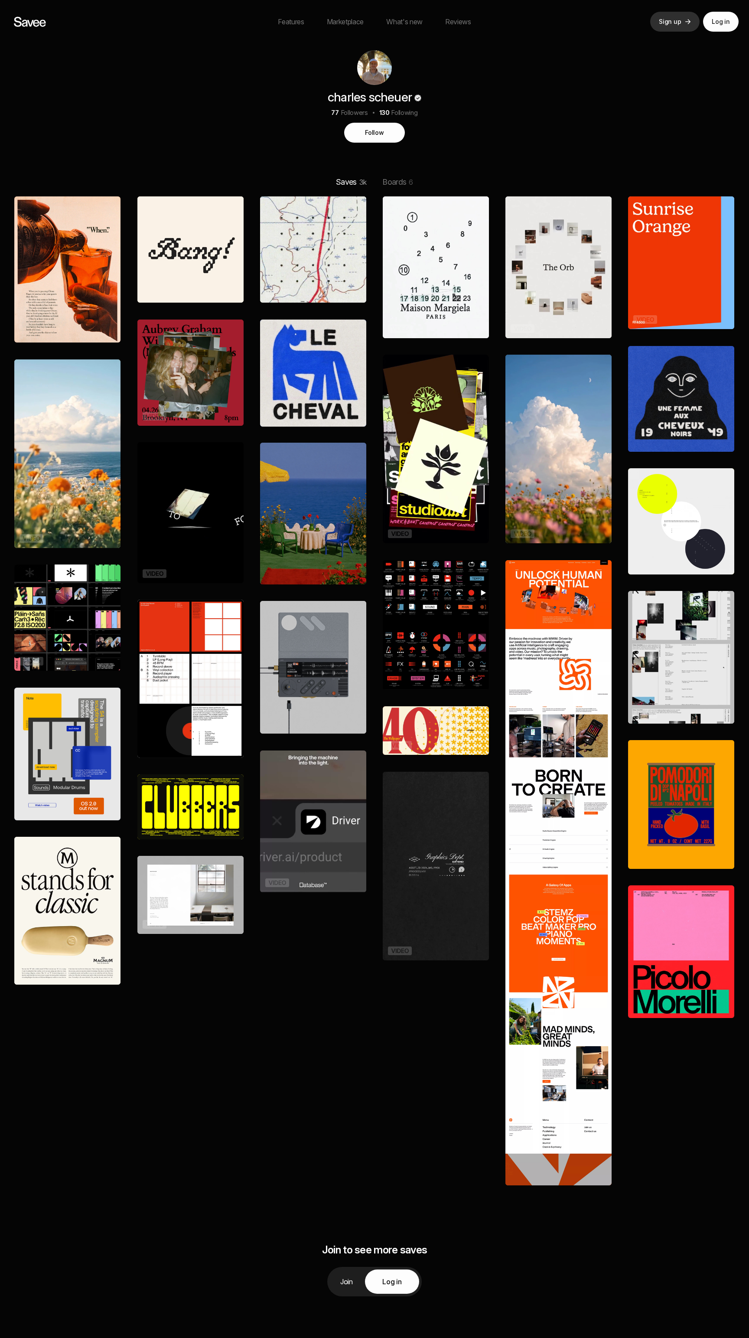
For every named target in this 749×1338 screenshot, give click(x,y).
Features (291, 21)
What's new (404, 21)
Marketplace (345, 21)
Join (346, 1281)
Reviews (458, 21)
